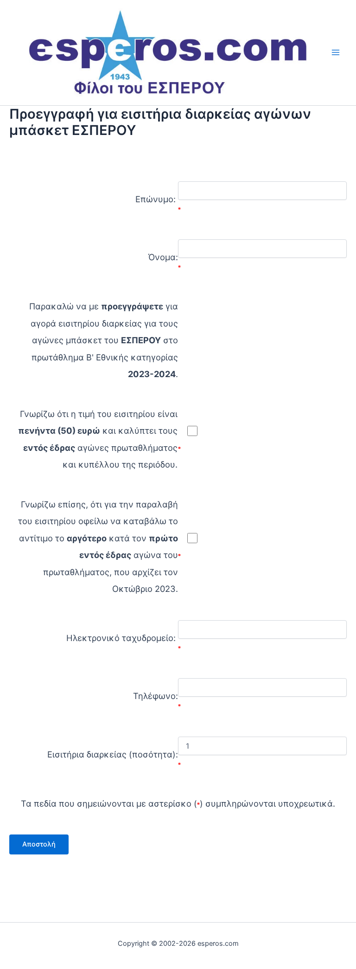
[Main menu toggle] (336, 53)
